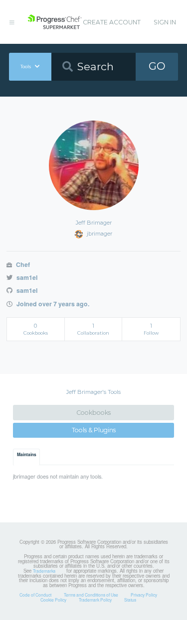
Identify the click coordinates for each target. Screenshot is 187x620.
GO (157, 66)
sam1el (26, 277)
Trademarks (44, 571)
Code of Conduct (35, 595)
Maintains (26, 455)
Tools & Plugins (94, 430)
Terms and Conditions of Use (91, 595)
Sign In (165, 22)
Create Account (112, 22)
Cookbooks (93, 412)
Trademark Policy (95, 600)
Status (130, 600)
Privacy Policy (144, 595)
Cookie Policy (53, 600)
